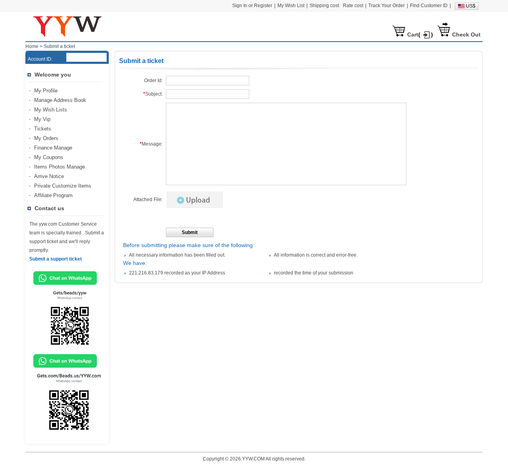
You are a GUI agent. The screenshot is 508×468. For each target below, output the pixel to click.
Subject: (153, 94)
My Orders (46, 138)
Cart (412, 34)
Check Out (466, 34)
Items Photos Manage (59, 167)
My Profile (46, 91)
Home (31, 46)
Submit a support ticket (55, 259)
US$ (470, 6)
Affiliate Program (53, 195)
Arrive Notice (49, 176)
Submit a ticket (59, 46)
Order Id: (153, 80)
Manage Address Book (60, 100)
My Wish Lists (50, 110)
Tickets (42, 129)
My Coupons (48, 157)
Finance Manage (53, 148)
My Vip (42, 119)
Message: (151, 144)
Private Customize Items (62, 186)
